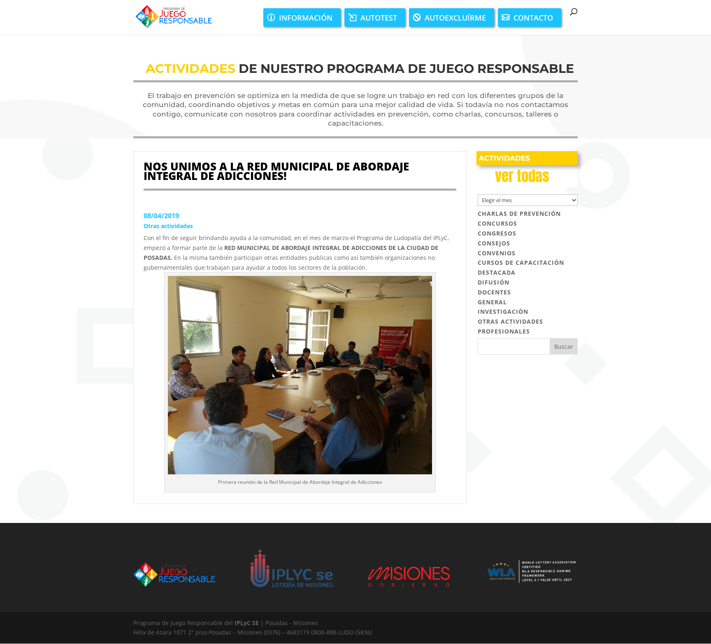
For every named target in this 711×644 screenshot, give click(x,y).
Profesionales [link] (504, 331)
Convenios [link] (497, 253)
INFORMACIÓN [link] (305, 18)
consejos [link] (494, 243)
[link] (173, 17)
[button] (564, 346)
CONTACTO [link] (533, 18)
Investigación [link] (503, 311)
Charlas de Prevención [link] (519, 213)
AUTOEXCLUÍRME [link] (455, 18)
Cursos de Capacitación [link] (521, 262)
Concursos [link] (497, 223)
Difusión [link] (493, 282)
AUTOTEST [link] (378, 18)
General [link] (492, 302)
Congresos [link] (497, 233)
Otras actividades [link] (168, 226)
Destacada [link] (497, 272)
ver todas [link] (522, 176)
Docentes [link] (494, 292)
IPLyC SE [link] (247, 623)
